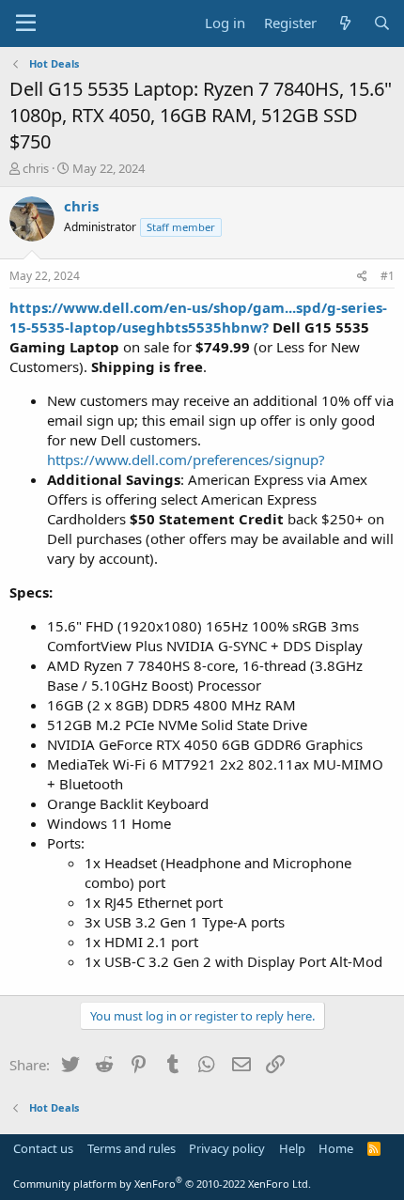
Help (292, 1148)
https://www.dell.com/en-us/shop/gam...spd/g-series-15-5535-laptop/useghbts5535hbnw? (198, 317)
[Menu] (26, 23)
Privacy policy (227, 1148)
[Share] (362, 277)
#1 (388, 276)
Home (336, 1148)
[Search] (382, 23)
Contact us (43, 1148)
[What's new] (344, 23)
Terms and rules (131, 1148)
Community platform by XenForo (162, 1184)
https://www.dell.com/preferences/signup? (186, 459)
